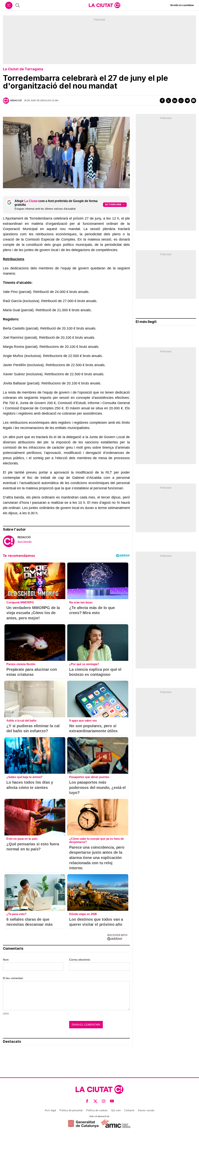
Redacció (16, 100)
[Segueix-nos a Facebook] (87, 1101)
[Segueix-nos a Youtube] (112, 1101)
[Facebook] (162, 100)
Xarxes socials (146, 1110)
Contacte (129, 1110)
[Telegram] (187, 100)
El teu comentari (13, 978)
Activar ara (113, 204)
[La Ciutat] (104, 5)
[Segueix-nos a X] (95, 1101)
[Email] (193, 100)
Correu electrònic (79, 959)
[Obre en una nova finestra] (83, 1124)
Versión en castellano (182, 5)
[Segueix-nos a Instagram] (103, 1101)
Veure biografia (24, 541)
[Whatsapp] (180, 100)
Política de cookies (97, 1110)
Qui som (116, 1110)
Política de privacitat (71, 1110)
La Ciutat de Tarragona (23, 69)
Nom (6, 959)
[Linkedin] (174, 100)
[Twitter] (168, 100)
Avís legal (50, 1110)
